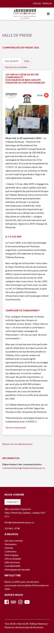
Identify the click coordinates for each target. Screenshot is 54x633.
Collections (10, 551)
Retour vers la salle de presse (17, 443)
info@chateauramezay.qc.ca (19, 522)
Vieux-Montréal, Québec (17, 512)
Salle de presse (12, 562)
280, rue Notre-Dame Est (17, 509)
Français (47, 3)
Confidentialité (12, 565)
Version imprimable (15, 427)
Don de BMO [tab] (12, 61)
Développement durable (17, 569)
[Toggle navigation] (48, 13)
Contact (12, 501)
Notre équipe (11, 555)
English (37, 3)
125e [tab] (26, 61)
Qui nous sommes (13, 540)
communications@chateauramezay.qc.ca (23, 467)
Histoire (8, 547)
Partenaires (10, 544)
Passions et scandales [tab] (16, 67)
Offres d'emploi (12, 558)
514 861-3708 (12, 528)
